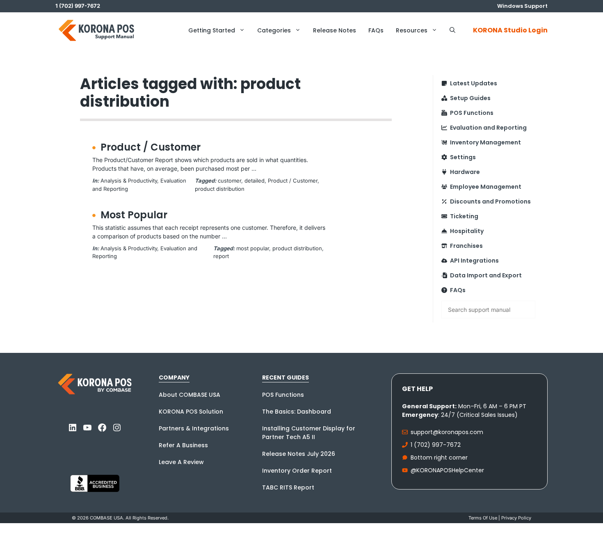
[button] (452, 30)
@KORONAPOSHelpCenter (447, 470)
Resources (411, 30)
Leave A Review (181, 462)
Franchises (466, 246)
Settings (463, 157)
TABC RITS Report (288, 487)
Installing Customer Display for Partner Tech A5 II (308, 432)
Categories (274, 30)
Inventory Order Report (297, 471)
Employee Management (485, 187)
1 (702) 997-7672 (436, 445)
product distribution (219, 188)
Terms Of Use (482, 518)
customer (229, 180)
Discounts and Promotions (490, 201)
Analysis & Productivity (128, 180)
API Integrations (474, 260)
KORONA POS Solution (191, 411)
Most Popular (133, 215)
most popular (252, 248)
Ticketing (464, 216)
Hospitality (467, 231)
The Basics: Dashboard (296, 411)
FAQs (376, 30)
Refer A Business (183, 445)
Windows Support (522, 6)
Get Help (417, 388)
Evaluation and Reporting (488, 128)
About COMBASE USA (189, 395)
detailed (254, 180)
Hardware (465, 172)
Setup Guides (470, 98)
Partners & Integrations (194, 428)
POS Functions (471, 113)
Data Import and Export (486, 275)
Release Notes (334, 30)
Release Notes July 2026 (298, 454)
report (221, 256)
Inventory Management (485, 142)
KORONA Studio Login (510, 30)
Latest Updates (473, 83)
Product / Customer (150, 147)
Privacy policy (516, 518)
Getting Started (211, 30)
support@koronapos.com (447, 432)
